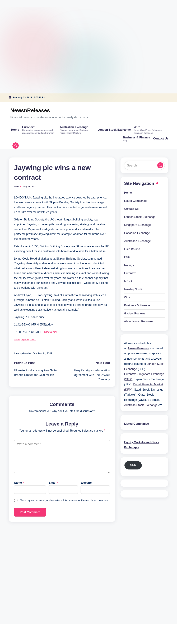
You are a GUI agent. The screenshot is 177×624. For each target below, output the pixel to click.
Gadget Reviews (134, 313)
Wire (127, 297)
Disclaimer (50, 332)
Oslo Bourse (132, 249)
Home (128, 192)
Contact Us (131, 208)
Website (86, 482)
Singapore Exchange (137, 225)
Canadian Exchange (137, 233)
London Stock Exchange (139, 217)
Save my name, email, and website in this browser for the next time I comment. (64, 500)
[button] (160, 165)
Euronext (130, 273)
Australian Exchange (137, 241)
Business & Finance (137, 305)
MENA (128, 281)
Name (19, 482)
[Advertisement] (21, 21)
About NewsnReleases (138, 321)
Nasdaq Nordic (133, 289)
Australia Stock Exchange (140, 405)
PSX (127, 257)
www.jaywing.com (25, 339)
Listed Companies (135, 200)
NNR (133, 465)
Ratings (129, 265)
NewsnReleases (30, 110)
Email (53, 482)
